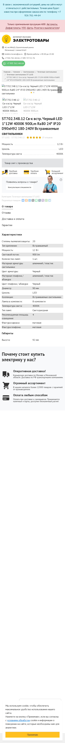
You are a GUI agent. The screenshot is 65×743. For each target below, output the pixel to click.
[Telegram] (49, 200)
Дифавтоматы (13, 27)
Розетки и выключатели (46, 27)
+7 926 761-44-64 (12, 58)
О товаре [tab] (7, 206)
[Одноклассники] (26, 200)
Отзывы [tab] (6, 212)
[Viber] (43, 200)
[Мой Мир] (29, 200)
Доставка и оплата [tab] (13, 219)
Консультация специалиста (19, 187)
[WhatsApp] (46, 200)
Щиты (30, 27)
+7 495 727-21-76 (27, 58)
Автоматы (52, 24)
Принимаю (32, 734)
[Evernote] (36, 200)
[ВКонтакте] (23, 200)
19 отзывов (47, 137)
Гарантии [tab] (7, 225)
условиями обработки (18, 720)
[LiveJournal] (39, 200)
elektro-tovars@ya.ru (14, 54)
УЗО (24, 27)
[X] (33, 200)
